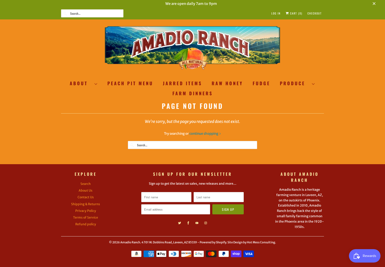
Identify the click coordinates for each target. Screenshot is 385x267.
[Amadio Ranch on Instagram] (206, 223)
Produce (295, 83)
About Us (85, 190)
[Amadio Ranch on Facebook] (188, 223)
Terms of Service (85, 217)
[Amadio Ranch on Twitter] (179, 223)
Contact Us (86, 197)
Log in (276, 13)
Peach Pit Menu (130, 83)
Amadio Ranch (130, 242)
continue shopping (204, 133)
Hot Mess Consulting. (261, 242)
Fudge (261, 83)
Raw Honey (227, 83)
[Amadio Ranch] (192, 50)
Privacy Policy (85, 211)
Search (85, 184)
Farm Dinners (192, 93)
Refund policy (85, 224)
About (81, 83)
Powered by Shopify (213, 242)
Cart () (295, 13)
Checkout (314, 13)
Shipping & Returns (85, 204)
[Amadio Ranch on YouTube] (197, 223)
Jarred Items (182, 83)
